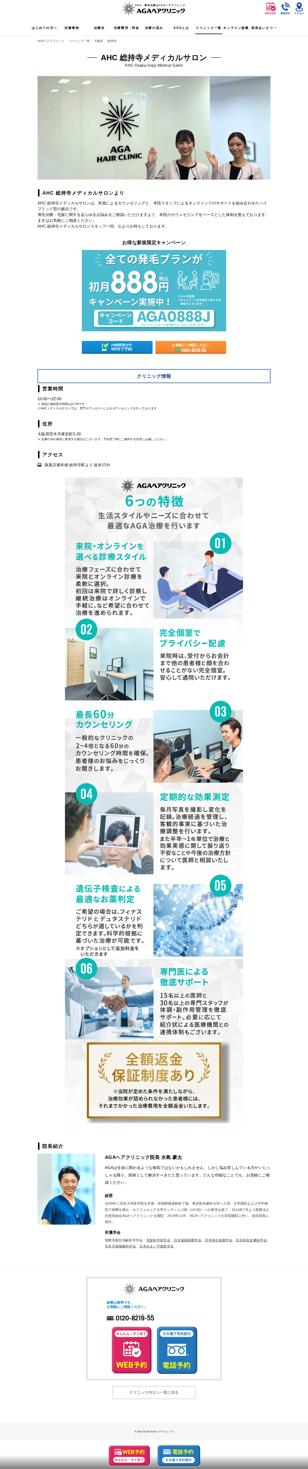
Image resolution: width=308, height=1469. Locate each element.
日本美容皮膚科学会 (251, 1240)
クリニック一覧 (208, 28)
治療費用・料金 (126, 28)
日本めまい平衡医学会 (156, 1246)
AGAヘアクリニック (51, 41)
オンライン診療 (236, 28)
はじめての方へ (44, 28)
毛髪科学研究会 (158, 1240)
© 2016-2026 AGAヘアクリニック (154, 1431)
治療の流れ (154, 28)
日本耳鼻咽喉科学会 (120, 1246)
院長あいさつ (262, 28)
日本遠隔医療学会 (187, 1240)
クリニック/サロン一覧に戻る (153, 1392)
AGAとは (181, 28)
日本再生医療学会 (218, 1240)
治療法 (99, 28)
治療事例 (71, 28)
